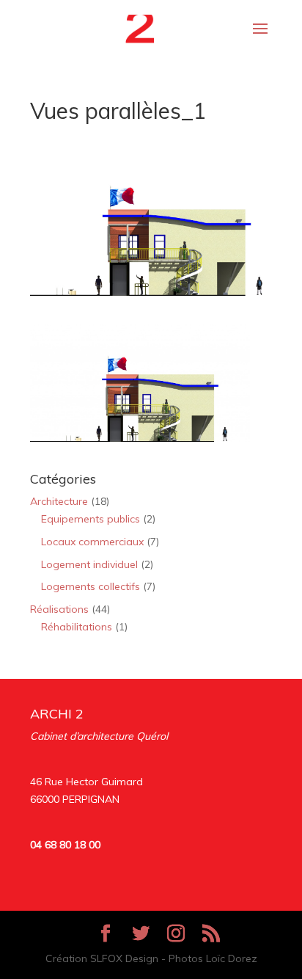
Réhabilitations (76, 626)
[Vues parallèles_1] (140, 432)
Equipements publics (90, 518)
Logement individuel (89, 564)
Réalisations (59, 609)
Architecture (59, 501)
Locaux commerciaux (92, 541)
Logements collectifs (90, 586)
